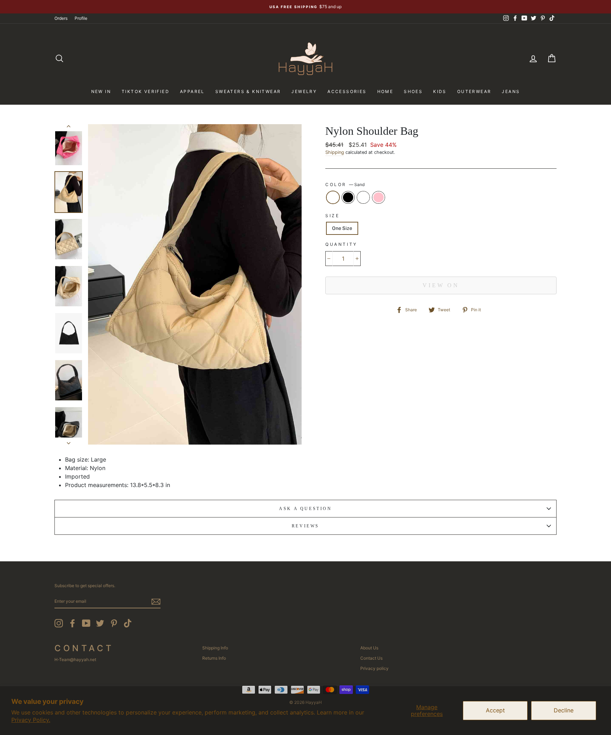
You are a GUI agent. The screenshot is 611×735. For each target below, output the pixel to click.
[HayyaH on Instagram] (58, 623)
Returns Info (214, 658)
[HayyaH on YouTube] (86, 623)
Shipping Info (215, 647)
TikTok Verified (145, 91)
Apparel (192, 91)
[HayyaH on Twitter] (100, 623)
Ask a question (305, 508)
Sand (333, 197)
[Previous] (68, 127)
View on (441, 285)
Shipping (334, 152)
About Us (369, 647)
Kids (440, 91)
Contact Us (371, 658)
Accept (495, 710)
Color (345, 184)
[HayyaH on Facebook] (72, 623)
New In (101, 91)
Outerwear (474, 91)
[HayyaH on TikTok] (127, 623)
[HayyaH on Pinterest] (114, 623)
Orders (61, 18)
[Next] (68, 441)
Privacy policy (374, 668)
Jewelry (304, 91)
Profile (81, 18)
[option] (305, 7)
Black (348, 197)
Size (332, 215)
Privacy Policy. (30, 719)
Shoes (413, 91)
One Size (342, 228)
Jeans (511, 91)
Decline (564, 710)
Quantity (341, 244)
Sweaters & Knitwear (248, 91)
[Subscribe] (156, 601)
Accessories (346, 91)
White (363, 197)
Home (385, 91)
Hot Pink (378, 197)
